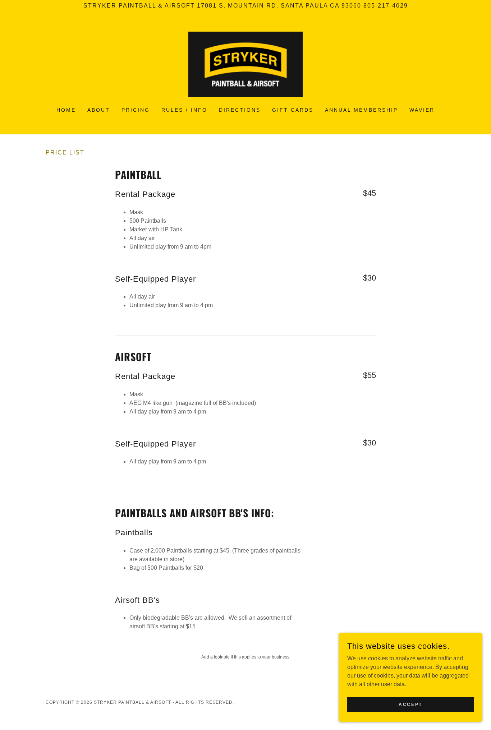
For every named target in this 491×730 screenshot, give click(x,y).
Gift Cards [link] (292, 110)
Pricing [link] (135, 110)
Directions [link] (240, 110)
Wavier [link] (422, 110)
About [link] (98, 110)
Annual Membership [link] (361, 110)
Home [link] (66, 110)
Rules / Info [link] (184, 110)
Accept (410, 704)
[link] (245, 64)
